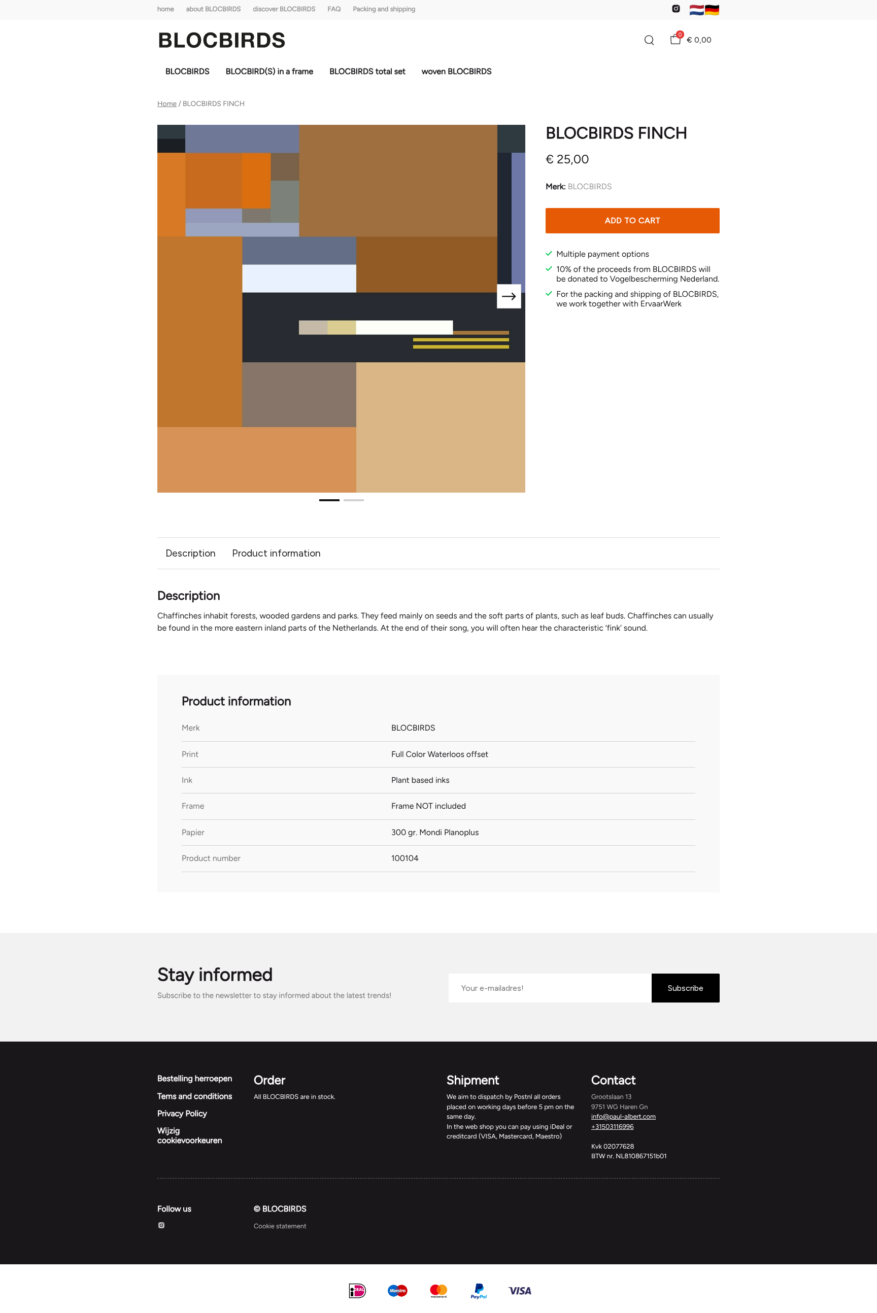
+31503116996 (612, 1127)
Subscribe (685, 988)
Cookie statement (280, 1226)
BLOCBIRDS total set (367, 71)
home (165, 9)
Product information (276, 553)
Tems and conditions (194, 1096)
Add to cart (633, 220)
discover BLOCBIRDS (284, 9)
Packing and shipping (384, 9)
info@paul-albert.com (623, 1117)
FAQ (334, 9)
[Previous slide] (173, 296)
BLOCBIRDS (187, 71)
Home (167, 104)
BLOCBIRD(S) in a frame (269, 71)
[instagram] (676, 11)
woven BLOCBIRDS (457, 71)
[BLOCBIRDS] (222, 40)
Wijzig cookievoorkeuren (189, 1135)
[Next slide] (509, 296)
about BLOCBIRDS (213, 9)
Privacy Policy (182, 1113)
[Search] (649, 40)
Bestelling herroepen (194, 1078)
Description (190, 553)
